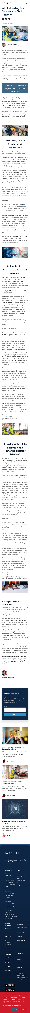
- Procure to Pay (9, 895)
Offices (18, 882)
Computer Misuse (21, 975)
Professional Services (22, 927)
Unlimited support (21, 932)
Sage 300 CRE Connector (11, 916)
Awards (18, 878)
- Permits (7, 897)
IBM (10, 548)
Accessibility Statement (22, 980)
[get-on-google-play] (10, 990)
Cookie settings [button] (7, 1009)
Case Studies (8, 970)
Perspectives (8, 944)
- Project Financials (9, 880)
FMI (10, 170)
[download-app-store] (10, 985)
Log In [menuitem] (24, 3)
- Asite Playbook (9, 882)
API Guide (7, 962)
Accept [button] (15, 1009)
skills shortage (6, 475)
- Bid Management (9, 893)
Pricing (18, 885)
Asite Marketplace (9, 891)
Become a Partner (9, 960)
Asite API (4, 417)
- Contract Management (10, 884)
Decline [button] (22, 1009)
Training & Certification (22, 930)
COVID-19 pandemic (9, 528)
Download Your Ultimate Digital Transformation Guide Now (15, 88)
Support (18, 959)
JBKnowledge (12, 466)
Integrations (8, 958)
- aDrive (7, 889)
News (6, 947)
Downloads (7, 928)
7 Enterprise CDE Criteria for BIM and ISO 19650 (14, 822)
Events (6, 949)
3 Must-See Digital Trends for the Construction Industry (13, 748)
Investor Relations (21, 880)
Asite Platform (6, 405)
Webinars (7, 942)
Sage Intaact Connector (10, 919)
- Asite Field (8, 878)
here (16, 662)
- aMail (6, 886)
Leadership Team (21, 876)
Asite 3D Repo (8, 910)
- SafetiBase (8, 912)
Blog (6, 940)
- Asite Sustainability (10, 904)
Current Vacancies (21, 940)
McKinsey (25, 206)
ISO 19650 (21, 304)
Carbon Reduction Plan (22, 977)
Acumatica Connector (10, 914)
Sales (18, 957)
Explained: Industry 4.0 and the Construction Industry (12, 783)
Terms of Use (20, 973)
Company (19, 874)
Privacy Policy (20, 971)
